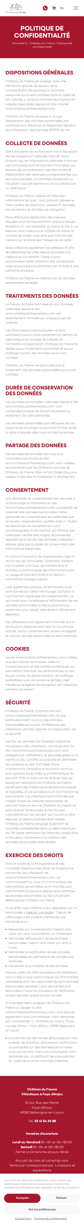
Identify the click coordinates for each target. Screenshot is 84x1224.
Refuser (61, 1198)
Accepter (22, 1198)
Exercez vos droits (39, 912)
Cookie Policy (23, 1218)
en (62, 8)
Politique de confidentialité (50, 1218)
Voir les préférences (42, 1209)
